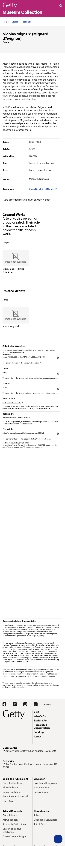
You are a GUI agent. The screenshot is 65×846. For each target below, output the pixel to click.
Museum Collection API (33, 363)
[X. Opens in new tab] (15, 704)
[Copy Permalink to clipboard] (58, 434)
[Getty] (10, 6)
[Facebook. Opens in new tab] (4, 704)
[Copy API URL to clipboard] (58, 358)
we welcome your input (23, 660)
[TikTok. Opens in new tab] (36, 704)
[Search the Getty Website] (60, 6)
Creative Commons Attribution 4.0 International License (27, 684)
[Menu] (58, 839)
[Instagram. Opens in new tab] (25, 704)
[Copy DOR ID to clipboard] (58, 388)
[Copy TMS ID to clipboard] (58, 373)
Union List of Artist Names (36, 199)
